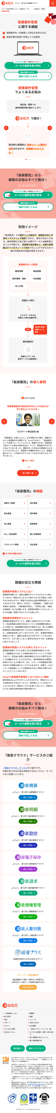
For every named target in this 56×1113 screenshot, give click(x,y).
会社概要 (33, 1026)
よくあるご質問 (9, 1029)
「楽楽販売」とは (10, 1013)
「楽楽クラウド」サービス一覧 (40, 1029)
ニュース (33, 1020)
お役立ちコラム (9, 1032)
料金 (5, 1020)
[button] (25, 159)
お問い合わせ (34, 1023)
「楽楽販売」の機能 (39, 9)
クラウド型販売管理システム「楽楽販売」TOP (15, 9)
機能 (31, 1017)
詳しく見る (29, 458)
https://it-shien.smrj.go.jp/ (36, 1084)
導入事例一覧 (28, 473)
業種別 (32, 1013)
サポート (7, 1023)
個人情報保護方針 (36, 1041)
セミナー (7, 1026)
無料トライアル (35, 1048)
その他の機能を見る (14, 553)
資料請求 (17, 1048)
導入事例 (7, 1017)
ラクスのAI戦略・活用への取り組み (41, 1033)
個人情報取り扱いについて (39, 1037)
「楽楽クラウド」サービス (15, 768)
